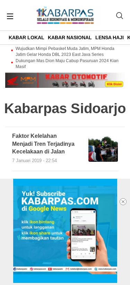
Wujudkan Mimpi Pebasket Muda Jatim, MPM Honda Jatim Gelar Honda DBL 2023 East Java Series (65, 51)
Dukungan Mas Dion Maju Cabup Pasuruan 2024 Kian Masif (67, 63)
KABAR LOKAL (26, 37)
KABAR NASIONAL (70, 37)
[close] (123, 201)
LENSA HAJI (109, 37)
